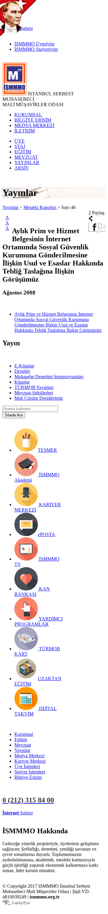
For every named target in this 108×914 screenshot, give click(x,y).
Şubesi (17, 812)
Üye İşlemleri (27, 766)
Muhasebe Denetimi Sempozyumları (48, 376)
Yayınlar (11, 207)
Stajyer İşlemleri (29, 771)
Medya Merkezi (29, 755)
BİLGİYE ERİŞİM (32, 120)
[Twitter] (102, 230)
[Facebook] (93, 230)
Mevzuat (22, 744)
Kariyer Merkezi (30, 761)
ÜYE (19, 141)
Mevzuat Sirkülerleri (33, 392)
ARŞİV (21, 167)
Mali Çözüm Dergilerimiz (38, 398)
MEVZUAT (26, 157)
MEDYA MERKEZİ (34, 125)
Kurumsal (23, 734)
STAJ (19, 146)
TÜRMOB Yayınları (33, 387)
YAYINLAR (26, 162)
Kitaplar (22, 381)
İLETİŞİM (24, 130)
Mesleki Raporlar (40, 207)
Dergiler (22, 371)
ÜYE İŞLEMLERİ (52, 812)
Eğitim (20, 739)
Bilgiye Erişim (28, 777)
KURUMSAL (28, 114)
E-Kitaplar (24, 365)
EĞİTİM (22, 151)
